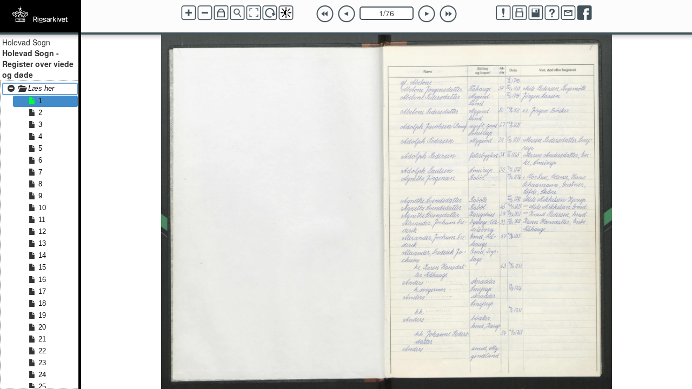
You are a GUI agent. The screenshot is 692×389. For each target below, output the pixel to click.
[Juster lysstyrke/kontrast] (286, 13)
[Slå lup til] (237, 13)
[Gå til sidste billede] (448, 14)
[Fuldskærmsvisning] (253, 13)
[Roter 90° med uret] (269, 13)
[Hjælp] (552, 13)
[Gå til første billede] (325, 14)
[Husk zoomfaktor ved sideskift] (221, 13)
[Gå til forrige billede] (346, 14)
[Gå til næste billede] (426, 14)
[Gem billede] (535, 13)
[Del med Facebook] (584, 13)
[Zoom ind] (188, 13)
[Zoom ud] (204, 13)
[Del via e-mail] (568, 13)
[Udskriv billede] (519, 13)
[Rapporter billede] (503, 13)
